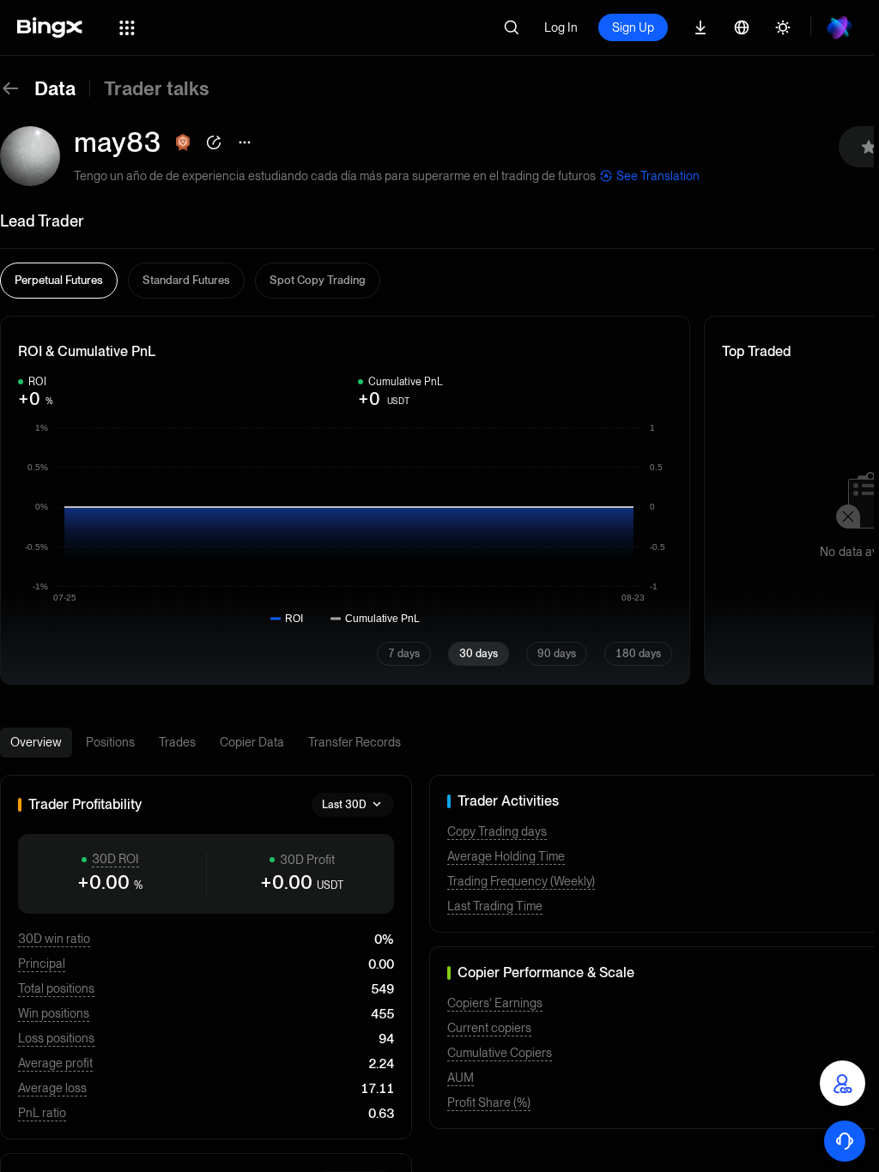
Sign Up (633, 27)
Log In (561, 27)
